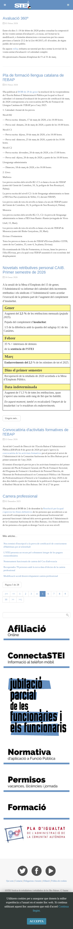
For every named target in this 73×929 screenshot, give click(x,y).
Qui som (9, 881)
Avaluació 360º (15, 18)
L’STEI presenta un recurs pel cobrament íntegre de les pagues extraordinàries (33, 554)
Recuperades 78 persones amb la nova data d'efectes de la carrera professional (34, 569)
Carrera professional (20, 496)
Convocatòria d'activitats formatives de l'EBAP (35, 432)
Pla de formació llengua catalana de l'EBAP (33, 77)
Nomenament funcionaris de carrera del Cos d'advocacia (30, 561)
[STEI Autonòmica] (22, 5)
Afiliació (46, 881)
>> (13, 599)
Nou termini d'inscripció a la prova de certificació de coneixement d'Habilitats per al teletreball (35, 545)
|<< (6, 593)
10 (6, 599)
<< (13, 593)
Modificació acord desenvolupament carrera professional (31, 576)
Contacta (19, 881)
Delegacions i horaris (32, 881)
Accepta (37, 921)
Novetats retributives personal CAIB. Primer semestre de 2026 (34, 270)
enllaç (15, 48)
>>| (20, 599)
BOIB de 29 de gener (27, 91)
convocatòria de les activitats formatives (22, 453)
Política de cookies (59, 881)
